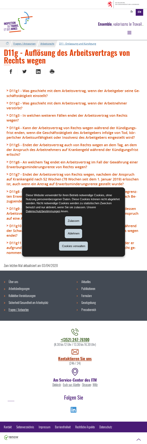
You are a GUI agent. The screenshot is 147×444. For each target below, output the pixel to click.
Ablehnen (73, 233)
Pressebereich (88, 309)
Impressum (44, 427)
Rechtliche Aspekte (85, 427)
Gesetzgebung (88, 302)
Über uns (13, 281)
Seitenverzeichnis (25, 427)
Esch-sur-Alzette (71, 384)
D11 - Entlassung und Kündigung (77, 43)
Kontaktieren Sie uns (75, 358)
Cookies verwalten (73, 245)
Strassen (86, 384)
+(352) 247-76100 (75, 339)
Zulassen (73, 220)
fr (132, 12)
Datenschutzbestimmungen (43, 211)
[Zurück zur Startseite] (7, 43)
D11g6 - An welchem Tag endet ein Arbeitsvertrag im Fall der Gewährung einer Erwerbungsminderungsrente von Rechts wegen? (72, 164)
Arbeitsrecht (47, 43)
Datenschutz (105, 427)
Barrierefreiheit (63, 427)
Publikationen (88, 288)
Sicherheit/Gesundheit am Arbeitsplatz (28, 302)
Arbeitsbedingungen (19, 288)
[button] (129, 32)
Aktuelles (86, 281)
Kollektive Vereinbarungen (22, 295)
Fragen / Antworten (24, 43)
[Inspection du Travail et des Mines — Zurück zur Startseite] (18, 22)
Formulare (86, 295)
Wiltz (95, 384)
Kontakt (8, 427)
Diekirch (56, 384)
